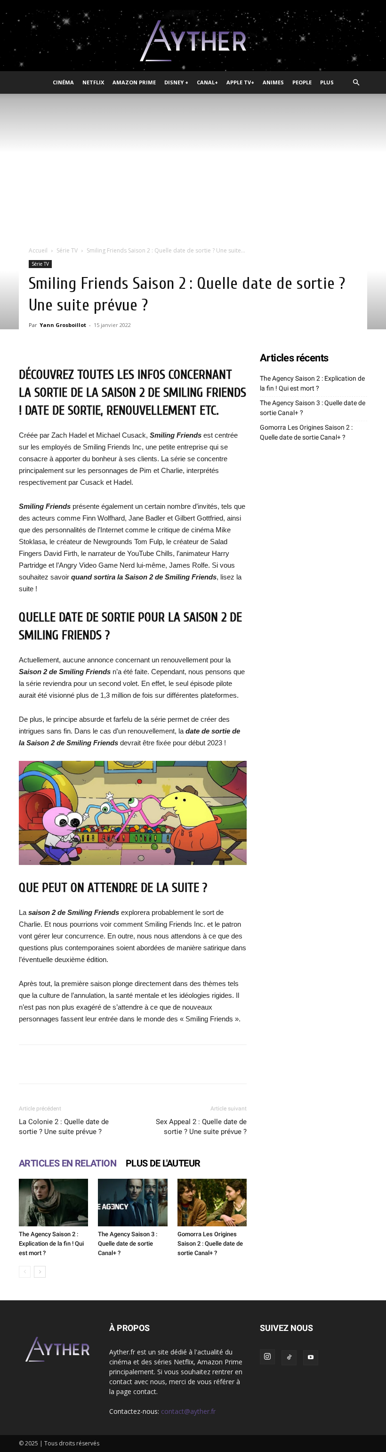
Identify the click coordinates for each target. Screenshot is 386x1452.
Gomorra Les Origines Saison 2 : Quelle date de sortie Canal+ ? (210, 1243)
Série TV (67, 250)
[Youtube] (310, 1357)
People (302, 82)
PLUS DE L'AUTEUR (163, 1163)
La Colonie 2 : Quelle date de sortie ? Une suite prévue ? (64, 1127)
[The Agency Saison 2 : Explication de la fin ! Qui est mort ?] (53, 1202)
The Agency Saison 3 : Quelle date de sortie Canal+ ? (127, 1243)
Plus (327, 82)
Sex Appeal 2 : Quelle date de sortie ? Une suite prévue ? (201, 1127)
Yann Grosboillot (63, 324)
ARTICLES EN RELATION (67, 1163)
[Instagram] (267, 1356)
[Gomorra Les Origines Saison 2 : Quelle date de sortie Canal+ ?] (212, 1202)
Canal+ (207, 82)
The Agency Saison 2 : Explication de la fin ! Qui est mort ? (51, 1243)
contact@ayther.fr (188, 1411)
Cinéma (63, 82)
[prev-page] (25, 1272)
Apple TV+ (240, 82)
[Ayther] (193, 41)
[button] (356, 82)
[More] (305, 1064)
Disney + (176, 82)
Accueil (38, 250)
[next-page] (40, 1272)
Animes (273, 82)
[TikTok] (289, 1357)
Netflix (93, 82)
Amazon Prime (134, 82)
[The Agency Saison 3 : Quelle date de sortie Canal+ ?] (132, 1202)
